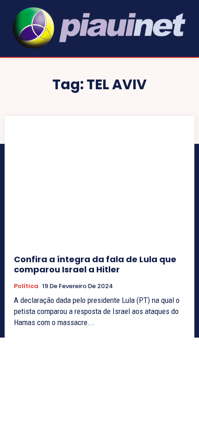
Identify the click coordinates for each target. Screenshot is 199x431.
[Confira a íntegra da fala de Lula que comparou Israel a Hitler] (99, 185)
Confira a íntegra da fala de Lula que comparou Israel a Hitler (95, 264)
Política (26, 286)
